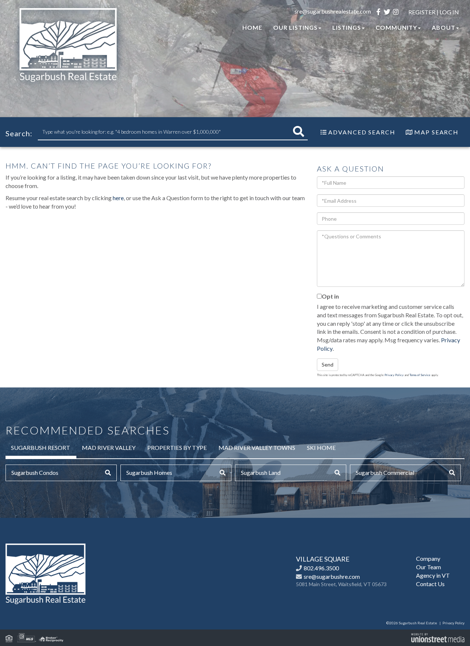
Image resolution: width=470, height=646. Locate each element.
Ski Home (321, 447)
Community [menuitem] (396, 27)
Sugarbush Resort (40, 447)
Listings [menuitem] (346, 27)
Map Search (436, 132)
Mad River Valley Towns (256, 447)
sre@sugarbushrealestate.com (332, 11)
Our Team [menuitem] (428, 566)
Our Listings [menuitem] (295, 27)
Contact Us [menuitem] (430, 583)
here (118, 197)
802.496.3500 (321, 567)
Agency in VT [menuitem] (433, 575)
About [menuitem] (443, 27)
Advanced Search (361, 132)
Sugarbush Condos (34, 472)
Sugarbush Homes (149, 472)
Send (327, 364)
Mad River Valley (108, 447)
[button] (298, 132)
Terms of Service (419, 375)
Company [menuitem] (428, 558)
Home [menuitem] (252, 27)
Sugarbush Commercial (385, 472)
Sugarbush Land (261, 472)
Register (421, 11)
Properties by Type (177, 447)
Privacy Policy (394, 375)
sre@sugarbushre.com (332, 576)
